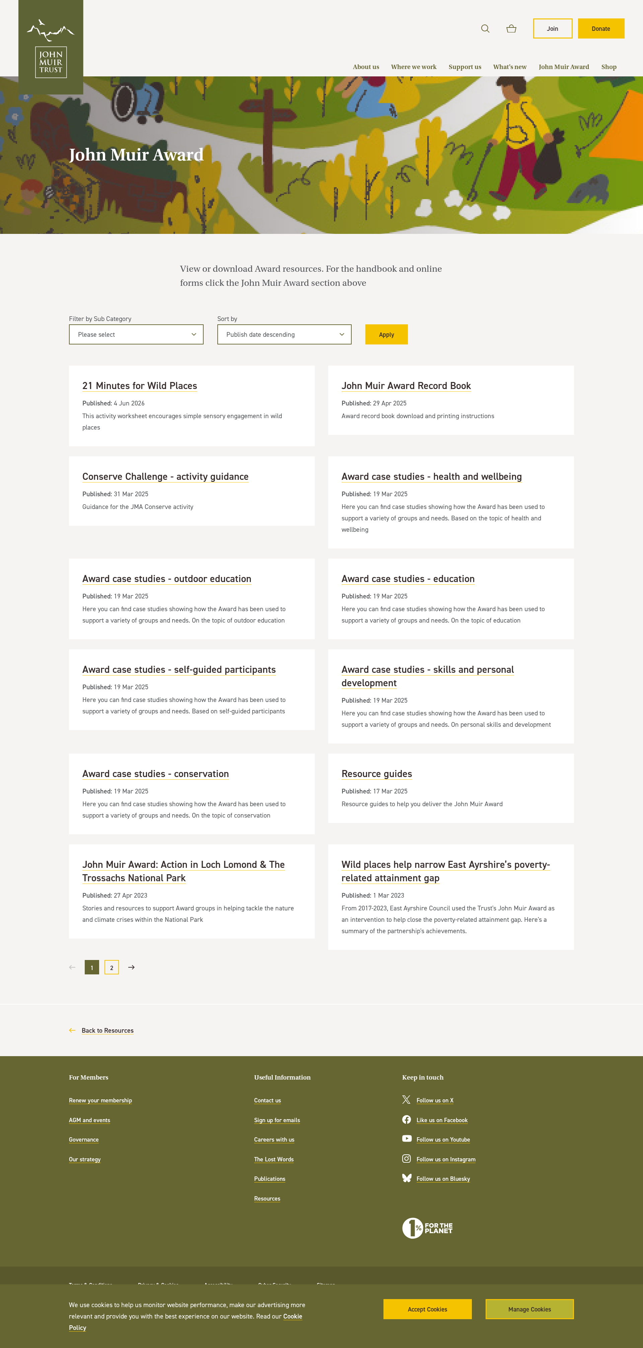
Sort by (227, 319)
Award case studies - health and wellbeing (451, 502)
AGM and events (89, 1120)
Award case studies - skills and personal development (451, 696)
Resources (267, 1198)
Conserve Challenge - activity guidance (191, 491)
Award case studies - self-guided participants (191, 689)
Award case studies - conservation (191, 794)
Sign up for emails (277, 1120)
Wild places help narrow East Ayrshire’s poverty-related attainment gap (451, 897)
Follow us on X (435, 1100)
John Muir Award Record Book (451, 400)
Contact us (267, 1100)
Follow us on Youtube (443, 1139)
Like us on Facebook (442, 1120)
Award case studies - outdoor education (191, 599)
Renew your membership (100, 1100)
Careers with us (274, 1139)
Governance (84, 1139)
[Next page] (131, 967)
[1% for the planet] (427, 1228)
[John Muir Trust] (50, 47)
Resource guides (451, 788)
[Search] (485, 28)
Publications (269, 1178)
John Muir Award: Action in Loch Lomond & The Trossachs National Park (191, 891)
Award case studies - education (451, 599)
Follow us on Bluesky (443, 1178)
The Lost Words (274, 1159)
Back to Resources (108, 1030)
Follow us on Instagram (446, 1159)
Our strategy (85, 1159)
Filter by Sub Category (100, 319)
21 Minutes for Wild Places (191, 406)
